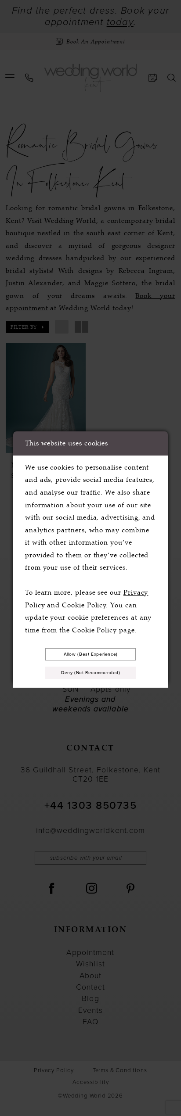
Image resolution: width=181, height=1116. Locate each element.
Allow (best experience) (91, 654)
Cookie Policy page (103, 630)
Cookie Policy (84, 605)
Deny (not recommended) (90, 672)
